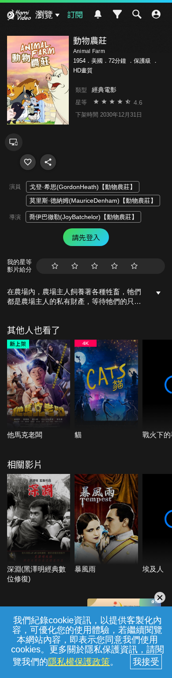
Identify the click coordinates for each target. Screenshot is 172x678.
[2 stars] (75, 266)
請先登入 (86, 237)
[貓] (106, 390)
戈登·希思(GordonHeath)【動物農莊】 (83, 186)
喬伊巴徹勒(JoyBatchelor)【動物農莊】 (83, 216)
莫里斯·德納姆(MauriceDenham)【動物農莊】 (93, 200)
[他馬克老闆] (39, 390)
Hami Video (19, 16)
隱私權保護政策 (79, 662)
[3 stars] (95, 266)
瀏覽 (44, 14)
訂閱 (75, 14)
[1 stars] (55, 266)
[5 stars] (134, 266)
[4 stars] (114, 266)
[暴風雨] (106, 524)
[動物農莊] (28, 162)
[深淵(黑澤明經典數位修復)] (39, 529)
